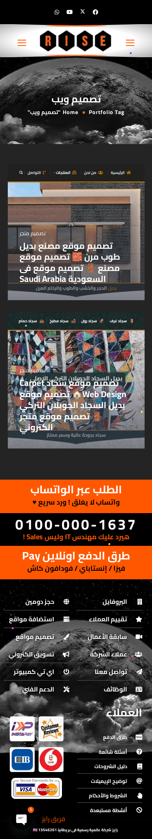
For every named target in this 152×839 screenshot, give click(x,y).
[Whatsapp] (56, 12)
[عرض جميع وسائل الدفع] (36, 788)
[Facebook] (95, 12)
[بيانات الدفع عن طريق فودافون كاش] (51, 759)
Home (70, 112)
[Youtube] (69, 12)
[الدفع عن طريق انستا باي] (22, 728)
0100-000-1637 (76, 524)
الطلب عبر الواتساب (76, 489)
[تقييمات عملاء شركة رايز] (51, 728)
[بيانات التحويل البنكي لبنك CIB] (22, 759)
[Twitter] (82, 12)
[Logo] (76, 40)
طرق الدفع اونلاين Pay (76, 555)
